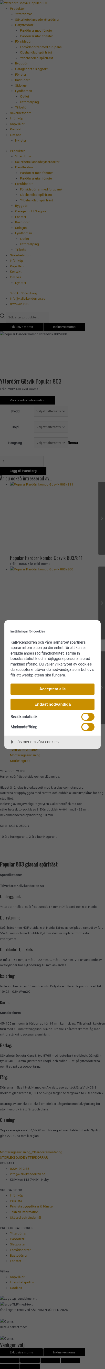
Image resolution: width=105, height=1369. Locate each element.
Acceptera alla (52, 689)
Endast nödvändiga (52, 704)
